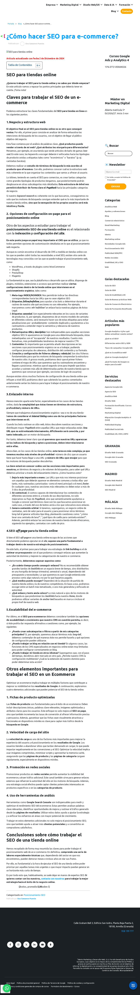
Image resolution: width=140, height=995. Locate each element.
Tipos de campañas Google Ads (119, 348)
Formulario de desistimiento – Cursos (65, 986)
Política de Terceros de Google (53, 983)
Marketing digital (69, 5)
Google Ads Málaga (113, 513)
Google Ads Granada (114, 457)
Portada (11, 24)
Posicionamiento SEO (34, 895)
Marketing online (112, 239)
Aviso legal (10, 983)
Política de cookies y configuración (81, 983)
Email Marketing (112, 225)
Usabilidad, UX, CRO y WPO (116, 434)
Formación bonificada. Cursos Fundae (118, 407)
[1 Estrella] (7, 887)
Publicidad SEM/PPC (113, 253)
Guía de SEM (110, 290)
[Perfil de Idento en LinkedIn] (34, 945)
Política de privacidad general (28, 983)
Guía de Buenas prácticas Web (118, 299)
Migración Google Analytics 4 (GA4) (118, 418)
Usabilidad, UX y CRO (114, 262)
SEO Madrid (110, 490)
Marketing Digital (113, 413)
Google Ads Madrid (113, 485)
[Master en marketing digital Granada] (119, 127)
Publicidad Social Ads (114, 429)
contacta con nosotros (52, 878)
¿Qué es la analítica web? (116, 352)
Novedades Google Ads (115, 244)
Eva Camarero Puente (27, 899)
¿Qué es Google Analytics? (116, 357)
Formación (124, 5)
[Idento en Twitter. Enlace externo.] (26, 945)
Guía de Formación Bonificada (118, 309)
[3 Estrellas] (12, 887)
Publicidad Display (113, 425)
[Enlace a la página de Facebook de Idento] (10, 945)
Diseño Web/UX (91, 5)
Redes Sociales (111, 258)
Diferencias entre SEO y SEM (117, 343)
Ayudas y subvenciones (115, 211)
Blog (113, 11)
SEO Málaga (110, 518)
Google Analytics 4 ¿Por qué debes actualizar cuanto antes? (119, 332)
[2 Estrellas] (10, 887)
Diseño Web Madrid (113, 480)
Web (107, 267)
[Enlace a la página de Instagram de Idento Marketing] (18, 945)
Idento (108, 234)
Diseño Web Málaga (113, 508)
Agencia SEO (110, 392)
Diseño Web (110, 401)
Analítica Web (111, 207)
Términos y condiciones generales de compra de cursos (27, 986)
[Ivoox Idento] (50, 945)
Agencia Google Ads (114, 387)
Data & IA (109, 5)
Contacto (127, 11)
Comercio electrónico (114, 221)
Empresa (50, 5)
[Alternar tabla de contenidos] (36, 65)
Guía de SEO (110, 286)
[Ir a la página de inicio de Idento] (22, 10)
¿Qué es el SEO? (112, 339)
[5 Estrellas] (17, 887)
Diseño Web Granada (114, 452)
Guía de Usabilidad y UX (115, 295)
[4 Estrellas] (15, 887)
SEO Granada (111, 462)
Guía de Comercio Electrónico (118, 304)
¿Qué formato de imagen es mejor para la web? (117, 363)
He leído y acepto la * (118, 178)
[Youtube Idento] (42, 945)
